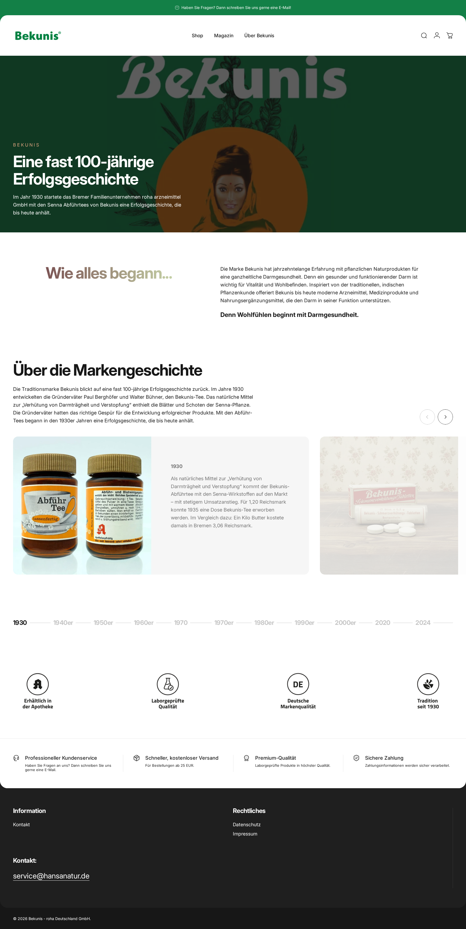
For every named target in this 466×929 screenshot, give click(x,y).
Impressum (245, 834)
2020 (385, 623)
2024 (425, 623)
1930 (21, 623)
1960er (144, 623)
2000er (345, 623)
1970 (183, 623)
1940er (63, 623)
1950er (103, 623)
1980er (264, 623)
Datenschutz (247, 824)
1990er (304, 623)
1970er (224, 623)
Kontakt (21, 824)
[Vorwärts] (445, 417)
